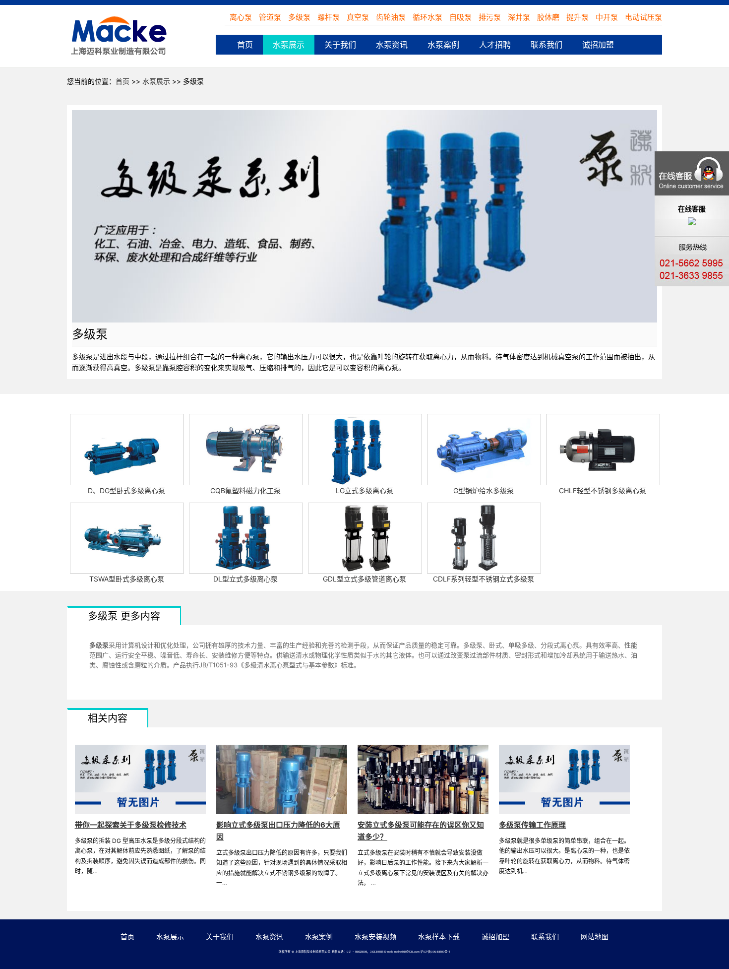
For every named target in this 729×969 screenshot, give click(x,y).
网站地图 (594, 936)
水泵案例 (443, 45)
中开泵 (607, 17)
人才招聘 (495, 45)
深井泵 (519, 17)
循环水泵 (427, 17)
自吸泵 (460, 17)
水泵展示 (288, 45)
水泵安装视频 (375, 936)
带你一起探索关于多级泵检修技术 (130, 825)
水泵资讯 (392, 45)
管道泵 (271, 17)
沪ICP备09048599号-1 (435, 951)
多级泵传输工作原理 (532, 825)
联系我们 (546, 45)
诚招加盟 (598, 45)
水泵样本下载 (439, 936)
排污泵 (490, 17)
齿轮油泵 (392, 17)
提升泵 (577, 17)
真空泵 (359, 17)
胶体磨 (548, 17)
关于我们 (340, 45)
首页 (245, 45)
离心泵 (242, 17)
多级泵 (300, 17)
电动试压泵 (643, 17)
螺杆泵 (329, 17)
